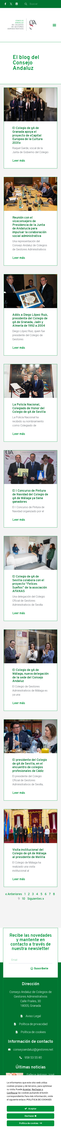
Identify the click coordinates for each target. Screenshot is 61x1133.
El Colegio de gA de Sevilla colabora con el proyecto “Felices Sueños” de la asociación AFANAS (29, 584)
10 (23, 899)
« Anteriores (13, 894)
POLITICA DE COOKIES (39, 1099)
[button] (54, 25)
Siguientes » (35, 899)
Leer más (18, 161)
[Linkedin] (17, 4)
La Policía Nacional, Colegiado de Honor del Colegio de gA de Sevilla (29, 408)
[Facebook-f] (5, 4)
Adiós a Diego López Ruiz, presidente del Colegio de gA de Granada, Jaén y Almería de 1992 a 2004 (30, 320)
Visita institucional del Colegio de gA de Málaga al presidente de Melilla (29, 853)
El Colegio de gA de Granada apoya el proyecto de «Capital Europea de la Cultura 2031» (27, 135)
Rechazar (30, 1116)
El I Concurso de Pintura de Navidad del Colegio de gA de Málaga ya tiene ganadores (30, 496)
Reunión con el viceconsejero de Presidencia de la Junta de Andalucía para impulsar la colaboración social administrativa (29, 227)
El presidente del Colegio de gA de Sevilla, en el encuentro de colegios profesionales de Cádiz (29, 765)
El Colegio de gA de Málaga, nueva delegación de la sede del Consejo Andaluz (30, 675)
